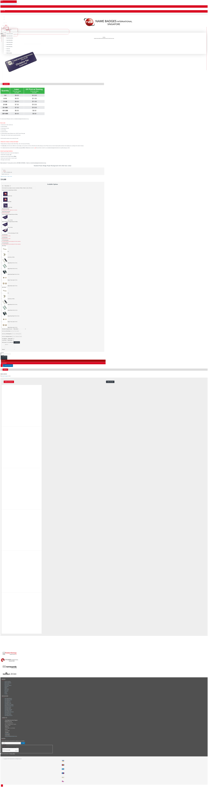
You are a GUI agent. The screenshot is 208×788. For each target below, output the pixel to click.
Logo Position (4, 340)
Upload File (17, 342)
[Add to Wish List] (2, 365)
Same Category (110, 381)
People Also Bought (9, 381)
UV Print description (5, 240)
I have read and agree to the (8, 753)
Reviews (5, 369)
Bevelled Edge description (6, 211)
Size (2, 185)
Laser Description (4, 234)
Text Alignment (4, 338)
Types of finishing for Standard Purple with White (10, 214)
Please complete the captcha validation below (9, 747)
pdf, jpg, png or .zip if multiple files (7, 342)
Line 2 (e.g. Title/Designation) (6, 333)
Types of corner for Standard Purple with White (9, 190)
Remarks (3, 349)
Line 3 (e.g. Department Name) (7, 336)
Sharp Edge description (5, 208)
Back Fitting (4, 245)
